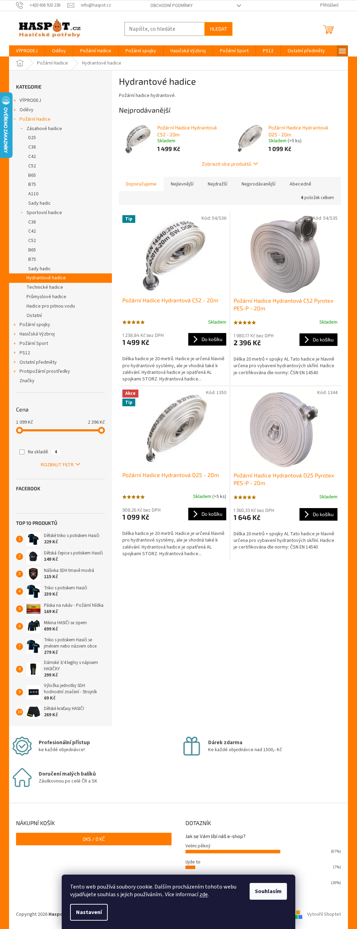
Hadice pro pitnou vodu (50, 306)
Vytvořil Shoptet (324, 914)
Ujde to (192, 862)
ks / (94, 839)
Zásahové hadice (44, 128)
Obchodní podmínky (171, 5)
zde (203, 894)
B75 (32, 184)
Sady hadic (39, 203)
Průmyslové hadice (46, 296)
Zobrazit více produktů (226, 164)
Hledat (218, 29)
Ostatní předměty (38, 362)
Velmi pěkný (198, 846)
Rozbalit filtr (57, 464)
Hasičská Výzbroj (37, 334)
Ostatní (34, 315)
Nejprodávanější (258, 184)
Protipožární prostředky (45, 371)
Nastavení (89, 912)
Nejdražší (217, 184)
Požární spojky (35, 324)
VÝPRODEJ (30, 100)
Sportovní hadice (44, 212)
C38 (32, 147)
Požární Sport (34, 343)
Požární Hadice (35, 119)
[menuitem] (27, 50)
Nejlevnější (182, 184)
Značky (27, 380)
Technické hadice (44, 287)
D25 (32, 137)
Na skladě (42, 451)
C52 (32, 166)
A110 (33, 193)
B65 (32, 175)
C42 (32, 156)
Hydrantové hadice (46, 277)
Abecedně (300, 184)
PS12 (25, 352)
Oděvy (26, 109)
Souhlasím (268, 891)
